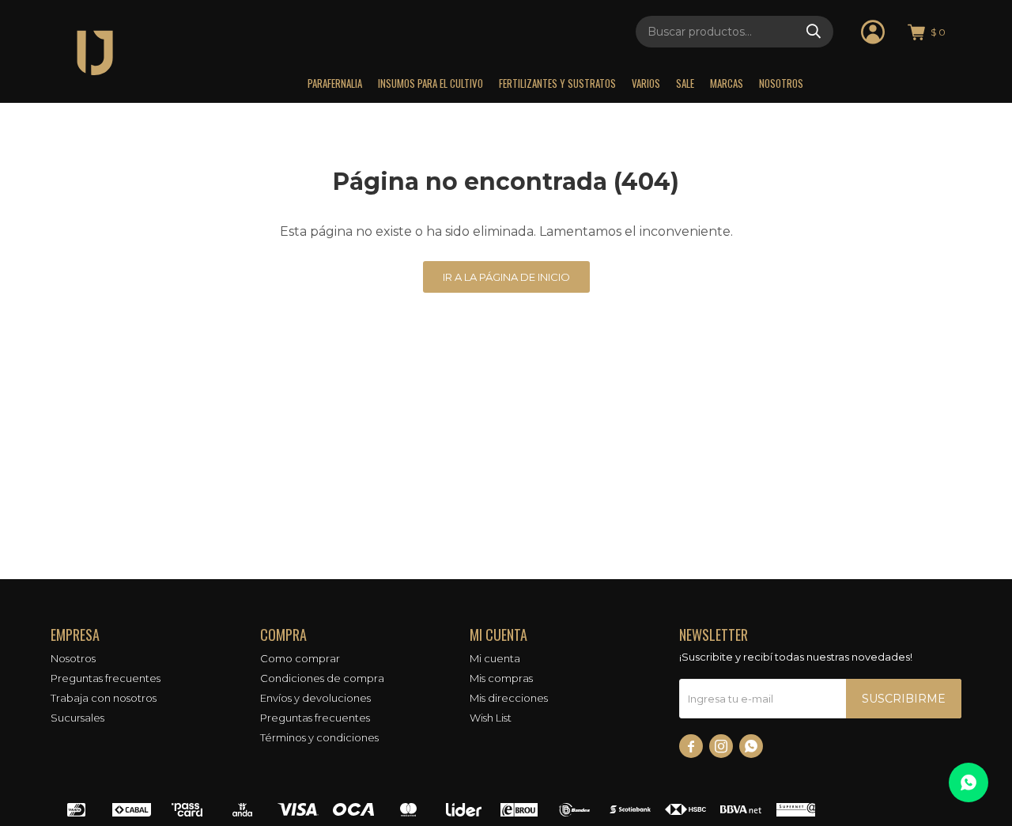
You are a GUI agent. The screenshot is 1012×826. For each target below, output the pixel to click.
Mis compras (501, 678)
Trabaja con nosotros (104, 697)
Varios (646, 83)
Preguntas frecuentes (105, 678)
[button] (813, 31)
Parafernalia (335, 83)
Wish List (491, 717)
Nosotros (781, 83)
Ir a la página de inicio (506, 277)
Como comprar (300, 658)
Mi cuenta (495, 658)
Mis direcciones (509, 697)
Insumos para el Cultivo (430, 83)
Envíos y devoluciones (315, 697)
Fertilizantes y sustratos (557, 83)
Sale (685, 83)
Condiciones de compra (322, 678)
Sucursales (77, 717)
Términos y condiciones (319, 737)
